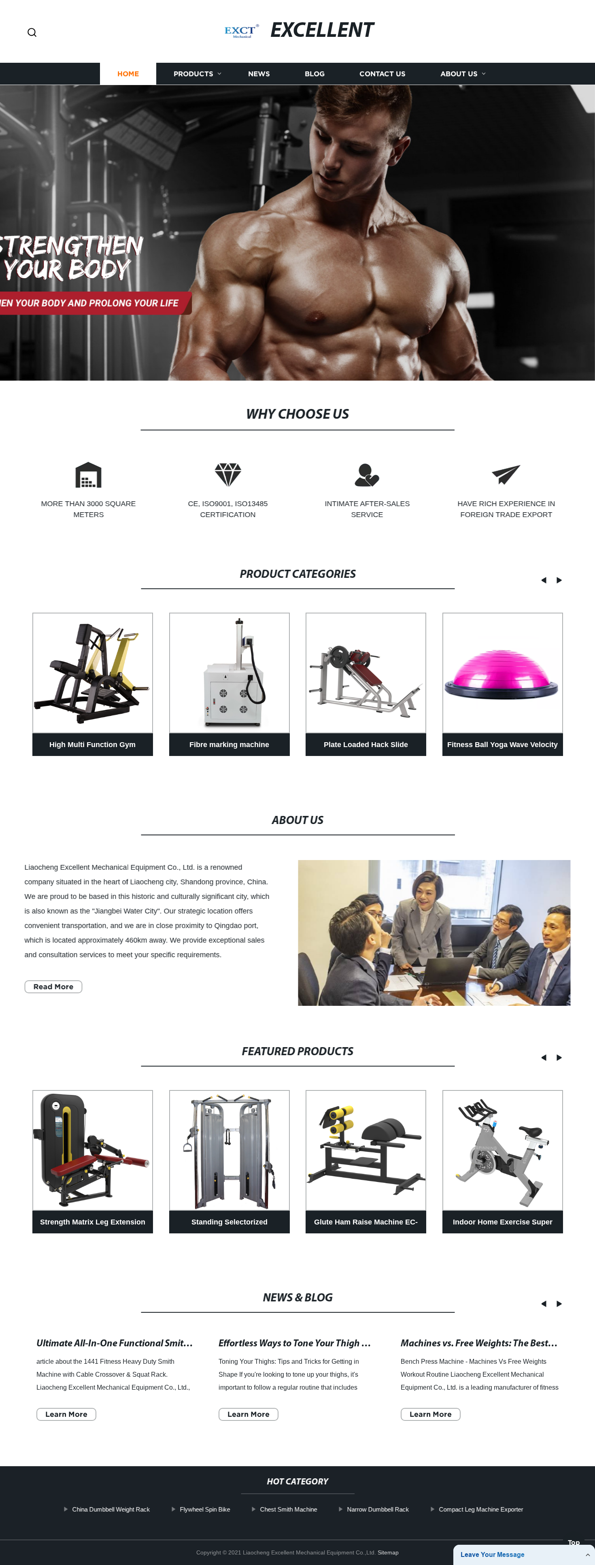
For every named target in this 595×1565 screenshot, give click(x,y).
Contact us (382, 74)
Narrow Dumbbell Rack (378, 1509)
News (259, 74)
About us (459, 74)
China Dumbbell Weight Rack (111, 1509)
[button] (32, 33)
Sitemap (388, 1552)
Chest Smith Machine (288, 1509)
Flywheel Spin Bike (205, 1509)
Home (128, 74)
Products (193, 74)
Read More (53, 986)
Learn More (66, 1414)
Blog (315, 74)
